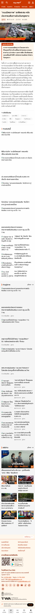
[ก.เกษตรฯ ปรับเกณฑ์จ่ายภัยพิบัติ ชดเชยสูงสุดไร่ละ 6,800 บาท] (7, 414)
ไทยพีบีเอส (12, 122)
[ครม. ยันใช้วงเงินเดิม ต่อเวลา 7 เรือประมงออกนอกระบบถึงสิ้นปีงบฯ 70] (7, 393)
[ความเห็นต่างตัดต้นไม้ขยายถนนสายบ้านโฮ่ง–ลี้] (26, 497)
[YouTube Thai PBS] (21, 585)
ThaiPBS (4, 122)
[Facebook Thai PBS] (2, 585)
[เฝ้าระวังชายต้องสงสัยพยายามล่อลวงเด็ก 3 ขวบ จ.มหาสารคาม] (9, 497)
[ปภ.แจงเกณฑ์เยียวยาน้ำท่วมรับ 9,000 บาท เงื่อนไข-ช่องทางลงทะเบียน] (17, 166)
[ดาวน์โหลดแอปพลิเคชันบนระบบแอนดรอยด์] (17, 564)
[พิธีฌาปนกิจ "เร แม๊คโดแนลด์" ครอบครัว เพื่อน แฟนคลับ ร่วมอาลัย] (17, 141)
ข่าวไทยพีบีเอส (22, 122)
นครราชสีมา (15, 116)
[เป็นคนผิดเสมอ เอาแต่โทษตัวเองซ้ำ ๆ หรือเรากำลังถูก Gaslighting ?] (7, 265)
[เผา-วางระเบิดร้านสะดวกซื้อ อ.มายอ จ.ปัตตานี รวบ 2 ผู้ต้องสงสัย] (7, 435)
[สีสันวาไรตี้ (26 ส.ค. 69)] (9, 480)
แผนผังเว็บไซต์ (4, 542)
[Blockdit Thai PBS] (29, 585)
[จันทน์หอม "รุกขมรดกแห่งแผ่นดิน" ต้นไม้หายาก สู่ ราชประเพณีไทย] (17, 191)
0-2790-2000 (7, 577)
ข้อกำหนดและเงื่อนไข (23, 542)
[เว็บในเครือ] (2, 2)
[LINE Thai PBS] (18, 585)
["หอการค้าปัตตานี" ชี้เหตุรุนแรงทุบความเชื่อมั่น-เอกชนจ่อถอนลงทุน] (7, 383)
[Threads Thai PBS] (14, 585)
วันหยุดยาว (17, 119)
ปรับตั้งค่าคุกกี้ (21, 551)
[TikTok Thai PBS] (25, 585)
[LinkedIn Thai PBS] (2, 589)
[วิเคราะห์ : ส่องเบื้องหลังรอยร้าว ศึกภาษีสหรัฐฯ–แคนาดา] (26, 480)
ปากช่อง (4, 119)
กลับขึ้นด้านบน (27, 537)
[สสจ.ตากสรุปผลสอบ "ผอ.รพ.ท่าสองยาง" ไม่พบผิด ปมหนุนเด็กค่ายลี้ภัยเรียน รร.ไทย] (17, 357)
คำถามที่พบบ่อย (5, 545)
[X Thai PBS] (6, 585)
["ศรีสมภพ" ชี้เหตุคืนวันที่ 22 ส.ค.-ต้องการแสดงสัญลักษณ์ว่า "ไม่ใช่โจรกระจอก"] (7, 404)
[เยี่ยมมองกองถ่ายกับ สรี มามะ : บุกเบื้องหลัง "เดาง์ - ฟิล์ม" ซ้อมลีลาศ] (17, 459)
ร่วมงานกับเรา (4, 551)
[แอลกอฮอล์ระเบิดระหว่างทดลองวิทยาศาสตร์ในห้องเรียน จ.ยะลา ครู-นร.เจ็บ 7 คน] (17, 216)
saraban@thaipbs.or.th (24, 581)
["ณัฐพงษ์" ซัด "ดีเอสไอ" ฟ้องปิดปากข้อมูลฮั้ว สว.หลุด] (7, 239)
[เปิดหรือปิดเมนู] (29, 2)
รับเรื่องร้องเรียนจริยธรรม (24, 548)
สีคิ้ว (10, 119)
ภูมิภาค (3, 19)
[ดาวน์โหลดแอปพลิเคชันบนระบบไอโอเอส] (17, 559)
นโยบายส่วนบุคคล (5, 548)
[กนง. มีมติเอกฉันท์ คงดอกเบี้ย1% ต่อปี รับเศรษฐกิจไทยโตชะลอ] (7, 274)
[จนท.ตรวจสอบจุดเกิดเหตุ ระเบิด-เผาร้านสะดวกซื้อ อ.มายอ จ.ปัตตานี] (7, 425)
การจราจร (23, 116)
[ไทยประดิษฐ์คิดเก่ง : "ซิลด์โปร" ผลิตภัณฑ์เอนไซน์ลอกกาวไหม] (26, 515)
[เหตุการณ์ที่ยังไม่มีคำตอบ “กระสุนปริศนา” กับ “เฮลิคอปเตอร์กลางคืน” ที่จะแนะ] (7, 247)
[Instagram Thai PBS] (10, 585)
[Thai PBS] (17, 2)
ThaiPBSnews (27, 119)
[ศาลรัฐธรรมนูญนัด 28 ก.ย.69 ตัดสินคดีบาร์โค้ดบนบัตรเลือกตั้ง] (7, 256)
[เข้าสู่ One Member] (32, 2)
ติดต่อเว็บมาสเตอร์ (22, 545)
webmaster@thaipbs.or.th (15, 579)
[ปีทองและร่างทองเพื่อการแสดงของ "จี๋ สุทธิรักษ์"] (9, 515)
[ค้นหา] (6, 2)
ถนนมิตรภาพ (5, 116)
